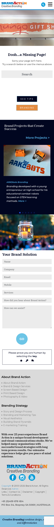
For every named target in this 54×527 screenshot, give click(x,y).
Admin (15, 489)
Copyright (6, 486)
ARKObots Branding (17, 182)
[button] (20, 212)
